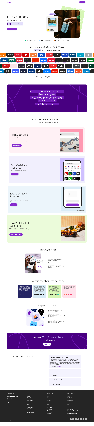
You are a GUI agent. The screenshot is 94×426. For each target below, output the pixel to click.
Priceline (48, 403)
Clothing (68, 396)
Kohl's (48, 396)
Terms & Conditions (30, 407)
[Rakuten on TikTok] (73, 419)
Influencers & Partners (30, 400)
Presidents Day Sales (50, 414)
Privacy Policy (59, 366)
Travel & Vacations (70, 394)
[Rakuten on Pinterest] (83, 419)
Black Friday (49, 410)
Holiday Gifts (49, 413)
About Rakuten (84, 423)
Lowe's (48, 397)
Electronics (69, 401)
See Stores (14, 204)
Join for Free (82, 2)
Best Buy (48, 394)
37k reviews (35, 40)
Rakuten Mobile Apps (10, 394)
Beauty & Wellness (70, 400)
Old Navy (48, 401)
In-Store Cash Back (70, 409)
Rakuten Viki (55, 423)
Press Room (29, 401)
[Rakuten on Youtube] (81, 419)
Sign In (77, 2)
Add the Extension (16, 145)
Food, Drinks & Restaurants (71, 397)
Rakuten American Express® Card (72, 410)
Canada (8, 399)
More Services (78, 423)
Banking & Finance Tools (71, 403)
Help (28, 413)
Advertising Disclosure (10, 420)
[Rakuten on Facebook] (76, 419)
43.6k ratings (67, 40)
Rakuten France (9, 405)
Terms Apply (51, 77)
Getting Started (29, 394)
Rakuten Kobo (66, 423)
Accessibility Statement (30, 412)
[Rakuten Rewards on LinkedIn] (86, 419)
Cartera (8, 402)
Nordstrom (49, 400)
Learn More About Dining (16, 234)
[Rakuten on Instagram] (71, 419)
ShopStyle (8, 403)
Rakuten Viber (61, 423)
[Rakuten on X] (78, 419)
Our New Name (29, 397)
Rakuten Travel (72, 423)
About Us (28, 396)
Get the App (14, 174)
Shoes (68, 404)
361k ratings (49, 40)
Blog (27, 404)
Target (48, 404)
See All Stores (49, 407)
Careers (28, 403)
